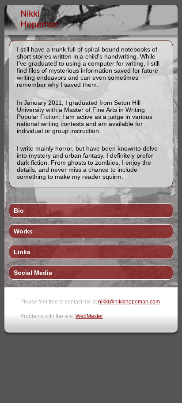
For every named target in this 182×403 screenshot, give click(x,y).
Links (22, 251)
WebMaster (89, 316)
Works (23, 231)
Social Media (33, 272)
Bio (19, 210)
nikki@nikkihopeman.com (129, 301)
